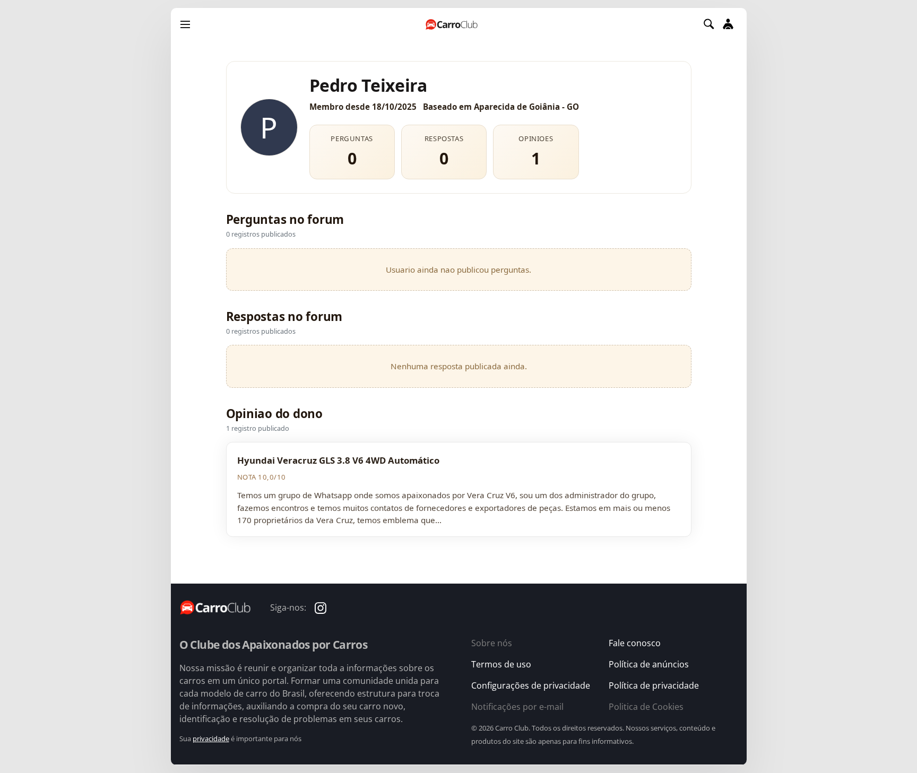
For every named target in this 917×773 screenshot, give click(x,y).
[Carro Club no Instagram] (320, 607)
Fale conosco (635, 643)
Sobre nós (491, 643)
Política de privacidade (654, 685)
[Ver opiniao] (459, 489)
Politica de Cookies (646, 707)
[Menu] (185, 23)
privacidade (211, 738)
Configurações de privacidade (530, 685)
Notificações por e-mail (517, 707)
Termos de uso (501, 664)
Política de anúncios (649, 664)
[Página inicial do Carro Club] (451, 24)
